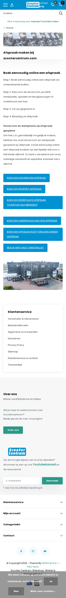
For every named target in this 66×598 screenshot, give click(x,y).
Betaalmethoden (18, 325)
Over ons (13, 430)
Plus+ (55, 563)
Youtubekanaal (44, 464)
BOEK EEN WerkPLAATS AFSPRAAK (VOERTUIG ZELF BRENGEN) (26, 202)
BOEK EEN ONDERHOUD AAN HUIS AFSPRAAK (32, 220)
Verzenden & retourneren (23, 319)
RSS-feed (33, 566)
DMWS (45, 563)
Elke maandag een (33, 21)
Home (9, 28)
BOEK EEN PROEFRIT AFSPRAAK (24, 189)
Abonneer (52, 480)
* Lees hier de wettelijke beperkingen (23, 487)
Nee (16, 591)
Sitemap (13, 351)
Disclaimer (14, 338)
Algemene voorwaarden (23, 332)
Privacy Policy (16, 345)
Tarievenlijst (15, 364)
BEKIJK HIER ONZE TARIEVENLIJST (25, 247)
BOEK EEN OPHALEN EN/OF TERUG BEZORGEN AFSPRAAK (32, 234)
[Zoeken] (61, 13)
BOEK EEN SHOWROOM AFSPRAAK (26, 178)
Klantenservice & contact (23, 358)
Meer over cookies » (42, 591)
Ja (50, 581)
